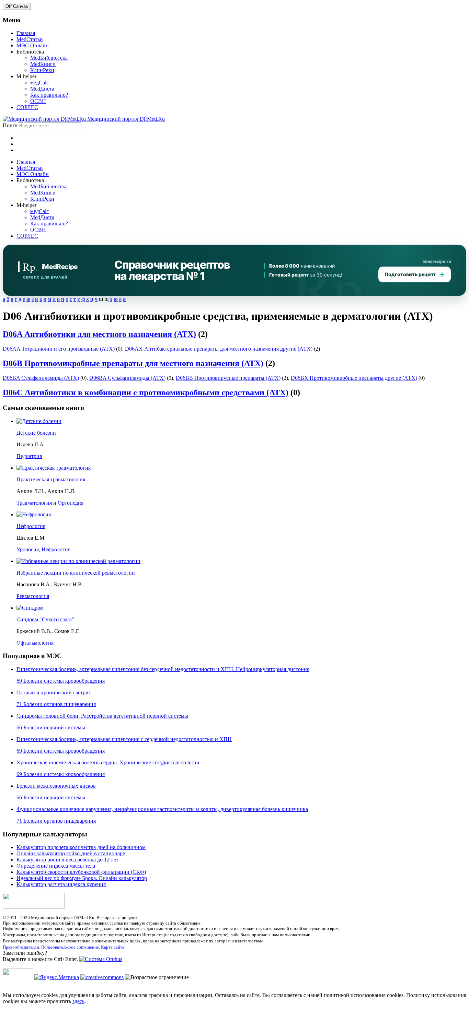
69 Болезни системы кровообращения (60, 681)
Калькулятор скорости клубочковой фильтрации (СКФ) (81, 872)
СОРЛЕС (27, 107)
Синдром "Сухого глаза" (45, 619)
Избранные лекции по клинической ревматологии (75, 573)
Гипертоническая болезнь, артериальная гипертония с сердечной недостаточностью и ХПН (124, 739)
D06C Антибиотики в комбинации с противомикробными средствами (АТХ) (145, 392)
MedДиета (42, 89)
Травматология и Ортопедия (49, 503)
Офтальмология (35, 643)
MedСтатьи (29, 39)
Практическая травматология (50, 479)
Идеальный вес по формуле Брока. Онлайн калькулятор (81, 878)
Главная (25, 33)
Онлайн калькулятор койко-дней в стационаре (70, 853)
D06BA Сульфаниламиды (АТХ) (41, 378)
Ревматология (32, 596)
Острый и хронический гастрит (53, 692)
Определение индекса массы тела (55, 866)
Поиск (10, 125)
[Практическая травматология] (53, 468)
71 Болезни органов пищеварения (56, 704)
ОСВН (38, 101)
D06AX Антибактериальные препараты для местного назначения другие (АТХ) (218, 349)
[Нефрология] (33, 514)
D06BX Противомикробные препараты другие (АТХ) (354, 378)
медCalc (39, 82)
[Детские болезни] (38, 421)
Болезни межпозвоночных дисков (56, 786)
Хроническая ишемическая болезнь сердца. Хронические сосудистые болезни (107, 762)
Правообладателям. (22, 947)
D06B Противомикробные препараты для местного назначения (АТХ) (133, 363)
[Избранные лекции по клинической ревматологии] (78, 561)
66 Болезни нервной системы (50, 727)
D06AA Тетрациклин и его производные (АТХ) (59, 349)
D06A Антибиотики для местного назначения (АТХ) (99, 334)
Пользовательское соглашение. (71, 947)
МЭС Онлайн (32, 45)
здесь (78, 1001)
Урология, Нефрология (43, 549)
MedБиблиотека (49, 58)
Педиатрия (29, 456)
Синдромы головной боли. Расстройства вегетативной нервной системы (102, 716)
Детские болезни (36, 433)
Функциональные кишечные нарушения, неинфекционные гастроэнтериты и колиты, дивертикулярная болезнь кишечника (162, 809)
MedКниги (43, 64)
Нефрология (30, 526)
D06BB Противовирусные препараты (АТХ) (228, 378)
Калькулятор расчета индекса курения (61, 884)
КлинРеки (42, 70)
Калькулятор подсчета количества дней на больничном (81, 847)
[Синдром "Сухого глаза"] (30, 608)
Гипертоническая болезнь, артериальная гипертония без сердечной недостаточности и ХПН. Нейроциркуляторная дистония (162, 669)
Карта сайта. (113, 947)
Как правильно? (49, 95)
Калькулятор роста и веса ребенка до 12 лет (67, 859)
